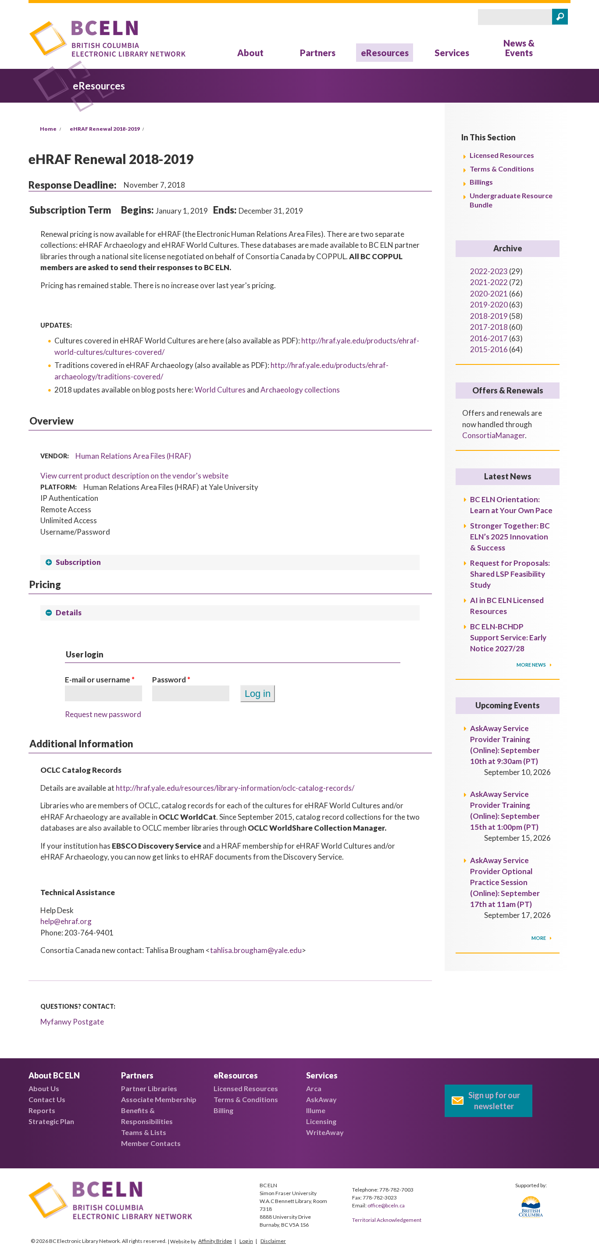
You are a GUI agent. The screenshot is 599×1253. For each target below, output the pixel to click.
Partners (317, 52)
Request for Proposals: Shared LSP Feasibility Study (510, 573)
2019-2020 (489, 304)
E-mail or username (100, 679)
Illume (315, 1110)
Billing (223, 1110)
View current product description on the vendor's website (134, 475)
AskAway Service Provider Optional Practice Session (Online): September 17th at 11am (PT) (505, 882)
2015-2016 (489, 349)
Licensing (321, 1121)
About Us (44, 1088)
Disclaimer (273, 1241)
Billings (481, 182)
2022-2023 (489, 271)
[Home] (107, 40)
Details (69, 612)
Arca (313, 1088)
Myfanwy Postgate (72, 1021)
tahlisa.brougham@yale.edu (256, 950)
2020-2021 (489, 293)
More (539, 938)
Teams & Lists (143, 1132)
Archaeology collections (300, 389)
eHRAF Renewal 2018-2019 (105, 128)
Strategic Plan (51, 1121)
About (250, 52)
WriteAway (325, 1132)
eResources (385, 52)
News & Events (519, 48)
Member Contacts (151, 1143)
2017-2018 (489, 327)
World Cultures (220, 389)
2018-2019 (489, 316)
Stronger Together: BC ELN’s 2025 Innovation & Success (510, 536)
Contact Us (47, 1099)
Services (452, 52)
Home (48, 128)
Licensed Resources (502, 155)
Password (171, 679)
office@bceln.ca (386, 1205)
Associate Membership (158, 1099)
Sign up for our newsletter (494, 1100)
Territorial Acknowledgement (386, 1220)
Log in (246, 1241)
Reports (42, 1110)
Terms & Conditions (502, 168)
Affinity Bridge (215, 1241)
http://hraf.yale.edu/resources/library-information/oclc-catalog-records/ (235, 787)
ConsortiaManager (493, 435)
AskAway (321, 1099)
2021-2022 (489, 282)
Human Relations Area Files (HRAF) (133, 456)
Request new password (103, 714)
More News (532, 665)
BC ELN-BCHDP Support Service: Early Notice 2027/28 (508, 637)
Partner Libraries (149, 1088)
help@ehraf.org (66, 921)
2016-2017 (489, 338)
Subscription (78, 562)
